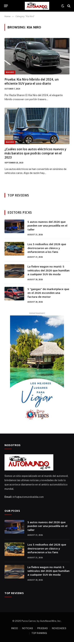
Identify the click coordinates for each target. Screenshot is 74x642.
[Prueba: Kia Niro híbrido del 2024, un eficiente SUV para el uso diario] (37, 56)
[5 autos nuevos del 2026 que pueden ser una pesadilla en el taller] (14, 226)
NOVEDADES (59, 628)
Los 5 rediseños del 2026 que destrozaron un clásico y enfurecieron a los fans (46, 248)
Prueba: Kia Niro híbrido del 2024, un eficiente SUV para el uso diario (31, 81)
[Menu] (6, 6)
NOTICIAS (27, 628)
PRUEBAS (42, 628)
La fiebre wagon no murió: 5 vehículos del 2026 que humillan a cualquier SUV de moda (48, 270)
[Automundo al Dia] (37, 6)
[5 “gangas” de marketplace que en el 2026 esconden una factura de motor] (14, 293)
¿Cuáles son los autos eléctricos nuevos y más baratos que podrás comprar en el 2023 (35, 153)
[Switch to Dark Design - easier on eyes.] (62, 6)
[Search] (68, 6)
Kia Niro (10, 72)
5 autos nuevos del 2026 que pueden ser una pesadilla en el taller (47, 225)
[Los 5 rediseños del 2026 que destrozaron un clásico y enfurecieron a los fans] (14, 249)
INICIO (14, 628)
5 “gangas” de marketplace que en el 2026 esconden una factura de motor (48, 292)
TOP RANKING (39, 633)
